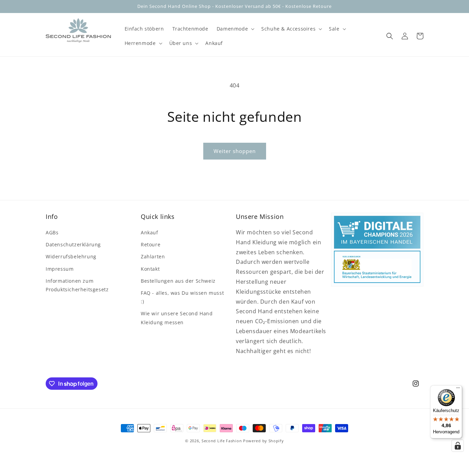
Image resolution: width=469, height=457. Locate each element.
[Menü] (458, 389)
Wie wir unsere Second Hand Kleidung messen (177, 317)
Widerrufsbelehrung (71, 256)
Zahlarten (153, 256)
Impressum (59, 269)
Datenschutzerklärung (73, 244)
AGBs (52, 232)
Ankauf (149, 232)
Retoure (150, 244)
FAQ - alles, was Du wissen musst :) (182, 297)
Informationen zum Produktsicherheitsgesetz (77, 285)
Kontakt (150, 269)
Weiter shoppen (235, 151)
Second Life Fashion (222, 440)
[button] (235, 29)
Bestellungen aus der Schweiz (178, 281)
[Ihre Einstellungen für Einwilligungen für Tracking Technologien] (458, 446)
